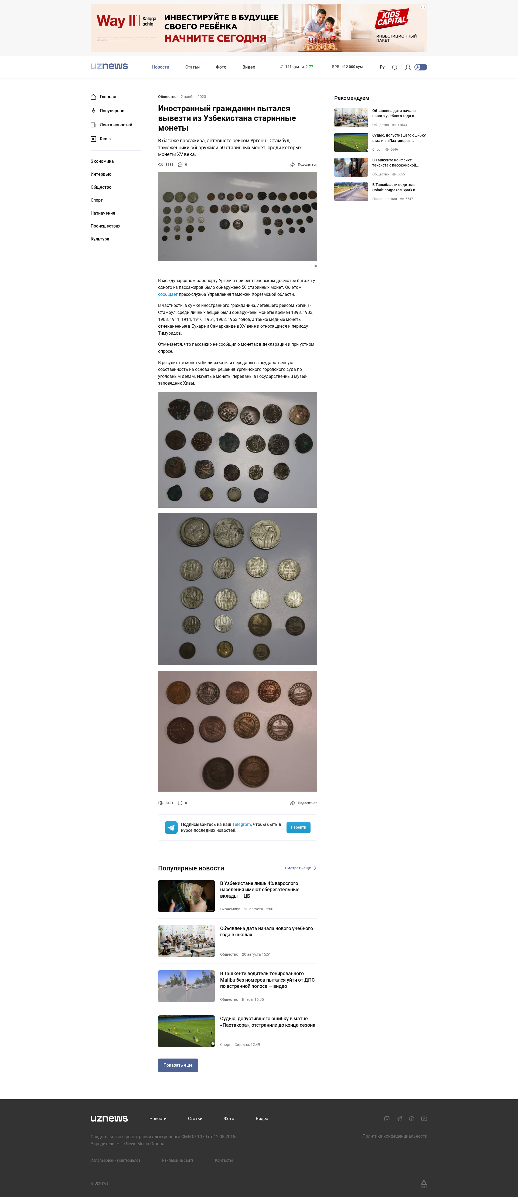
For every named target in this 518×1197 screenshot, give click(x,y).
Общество (101, 187)
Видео (249, 67)
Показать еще (178, 1065)
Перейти (298, 827)
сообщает (168, 294)
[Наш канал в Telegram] (399, 1118)
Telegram (241, 824)
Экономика (102, 161)
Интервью (101, 174)
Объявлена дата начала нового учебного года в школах (266, 931)
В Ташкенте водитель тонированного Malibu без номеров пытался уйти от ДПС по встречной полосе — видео (267, 980)
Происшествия (106, 226)
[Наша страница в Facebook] (411, 1118)
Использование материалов (116, 1160)
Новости (160, 67)
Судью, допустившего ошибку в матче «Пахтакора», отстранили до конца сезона (267, 1022)
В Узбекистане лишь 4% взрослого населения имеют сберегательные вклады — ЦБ (259, 889)
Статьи (192, 67)
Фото (221, 67)
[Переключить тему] (420, 67)
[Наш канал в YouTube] (424, 1118)
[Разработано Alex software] (423, 1183)
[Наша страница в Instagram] (387, 1118)
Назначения (103, 213)
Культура (100, 239)
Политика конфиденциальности (395, 1136)
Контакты (224, 1160)
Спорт (97, 200)
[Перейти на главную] (109, 66)
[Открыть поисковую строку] (396, 67)
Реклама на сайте (177, 1160)
